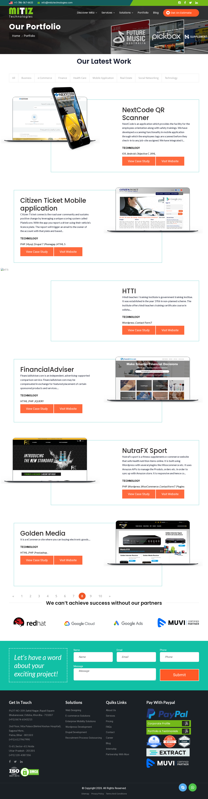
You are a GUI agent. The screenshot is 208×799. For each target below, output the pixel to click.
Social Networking (148, 77)
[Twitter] (190, 3)
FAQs (109, 726)
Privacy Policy (97, 793)
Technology (171, 77)
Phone (163, 650)
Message (78, 666)
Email (119, 650)
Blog (156, 12)
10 (100, 596)
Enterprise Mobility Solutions (80, 721)
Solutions (125, 12)
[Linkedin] (196, 3)
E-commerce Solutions (77, 715)
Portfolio (143, 12)
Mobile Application (103, 77)
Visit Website (68, 251)
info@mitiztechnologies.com (57, 2)
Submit (179, 675)
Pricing (109, 721)
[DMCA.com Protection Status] (29, 772)
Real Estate (126, 77)
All (13, 77)
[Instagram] (179, 3)
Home (16, 35)
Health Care (79, 77)
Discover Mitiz (86, 12)
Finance (62, 77)
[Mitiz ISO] (14, 771)
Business (26, 77)
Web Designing (73, 710)
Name (77, 650)
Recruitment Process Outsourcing (83, 737)
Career (109, 737)
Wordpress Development (78, 726)
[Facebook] (185, 3)
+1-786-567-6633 (23, 2)
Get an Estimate (181, 13)
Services (107, 12)
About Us (111, 710)
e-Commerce (45, 77)
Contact (110, 732)
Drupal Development (76, 732)
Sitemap (85, 793)
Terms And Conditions (116, 793)
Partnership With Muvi (117, 754)
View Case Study (37, 251)
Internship (111, 748)
